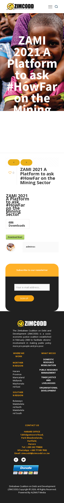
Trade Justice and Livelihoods (48, 380)
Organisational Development (48, 389)
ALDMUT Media (38, 492)
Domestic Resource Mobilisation (48, 362)
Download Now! (15, 237)
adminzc (30, 246)
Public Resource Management (48, 371)
